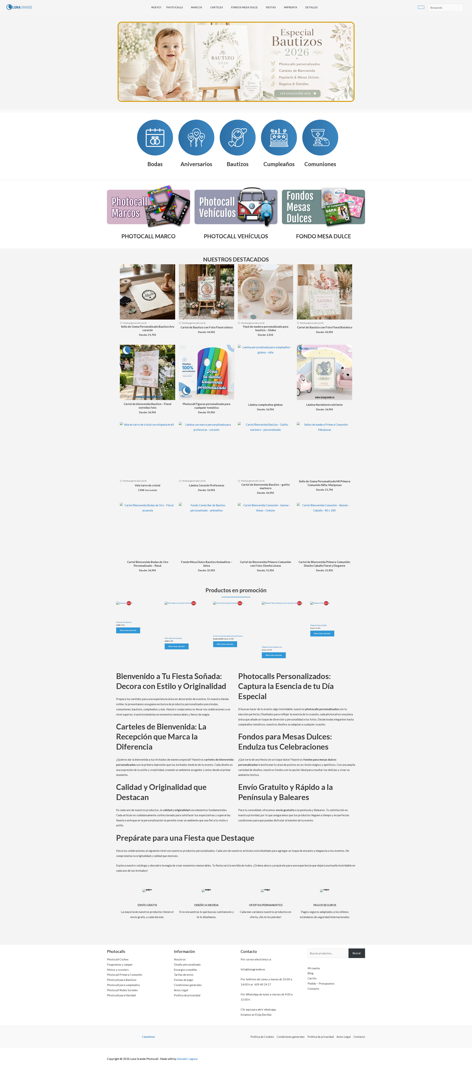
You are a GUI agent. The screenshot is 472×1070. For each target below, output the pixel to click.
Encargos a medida (185, 969)
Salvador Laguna (187, 1058)
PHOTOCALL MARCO (149, 236)
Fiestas (271, 7)
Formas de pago (183, 979)
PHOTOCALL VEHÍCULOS (236, 236)
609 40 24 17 (262, 984)
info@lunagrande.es (253, 969)
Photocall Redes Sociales (122, 990)
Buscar (357, 953)
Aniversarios (196, 164)
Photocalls (174, 7)
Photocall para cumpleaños (123, 985)
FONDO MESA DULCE (323, 236)
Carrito (312, 978)
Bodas (155, 164)
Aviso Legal (181, 990)
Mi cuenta (314, 968)
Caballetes (148, 1036)
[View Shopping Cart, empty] (421, 7)
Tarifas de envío (183, 974)
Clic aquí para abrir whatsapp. (258, 1009)
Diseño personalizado (187, 964)
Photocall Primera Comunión (124, 974)
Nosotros (180, 959)
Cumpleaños (279, 164)
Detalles (311, 7)
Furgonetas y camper (120, 964)
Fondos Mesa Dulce (244, 7)
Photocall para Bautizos (121, 979)
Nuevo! (156, 7)
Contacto (313, 988)
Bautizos (238, 164)
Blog (310, 973)
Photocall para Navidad (121, 995)
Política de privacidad (187, 995)
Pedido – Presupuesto (321, 983)
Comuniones (320, 164)
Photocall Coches (118, 959)
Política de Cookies (262, 1036)
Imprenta (290, 7)
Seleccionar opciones (128, 630)
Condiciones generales (188, 985)
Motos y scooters (118, 969)
